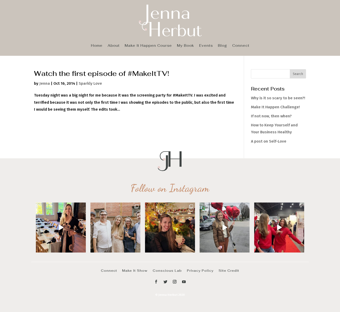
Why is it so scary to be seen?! (278, 98)
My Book (185, 46)
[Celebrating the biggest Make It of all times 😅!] (170, 228)
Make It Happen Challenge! (275, 107)
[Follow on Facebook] (156, 281)
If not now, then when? (271, 116)
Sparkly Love (90, 83)
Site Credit (229, 270)
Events (206, 46)
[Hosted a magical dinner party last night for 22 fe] (61, 228)
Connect (240, 46)
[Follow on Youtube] (184, 281)
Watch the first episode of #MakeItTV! (101, 73)
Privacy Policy (200, 270)
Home (96, 46)
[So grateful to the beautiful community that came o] (115, 228)
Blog (222, 46)
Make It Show (135, 270)
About (114, 46)
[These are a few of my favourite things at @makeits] (225, 228)
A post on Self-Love (268, 141)
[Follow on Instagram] (174, 281)
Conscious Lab (167, 270)
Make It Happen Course (148, 46)
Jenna (44, 83)
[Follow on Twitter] (165, 281)
